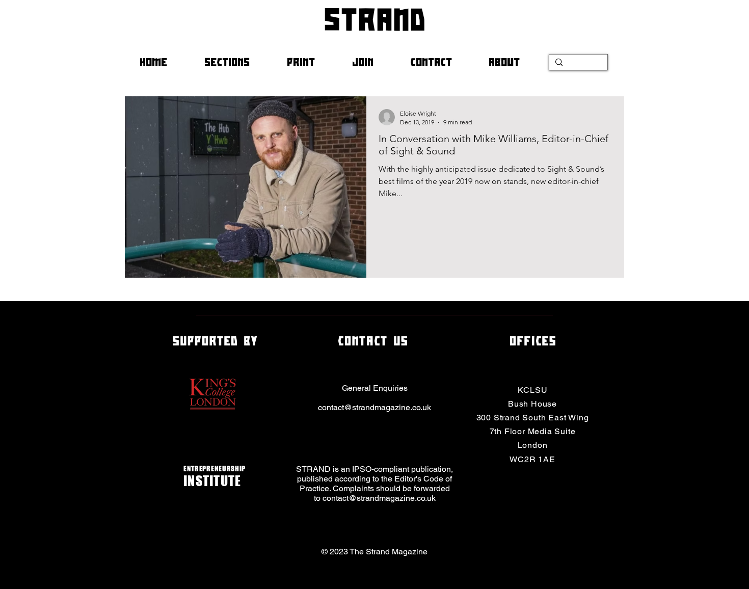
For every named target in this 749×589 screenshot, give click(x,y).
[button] (238, 62)
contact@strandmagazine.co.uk (374, 407)
